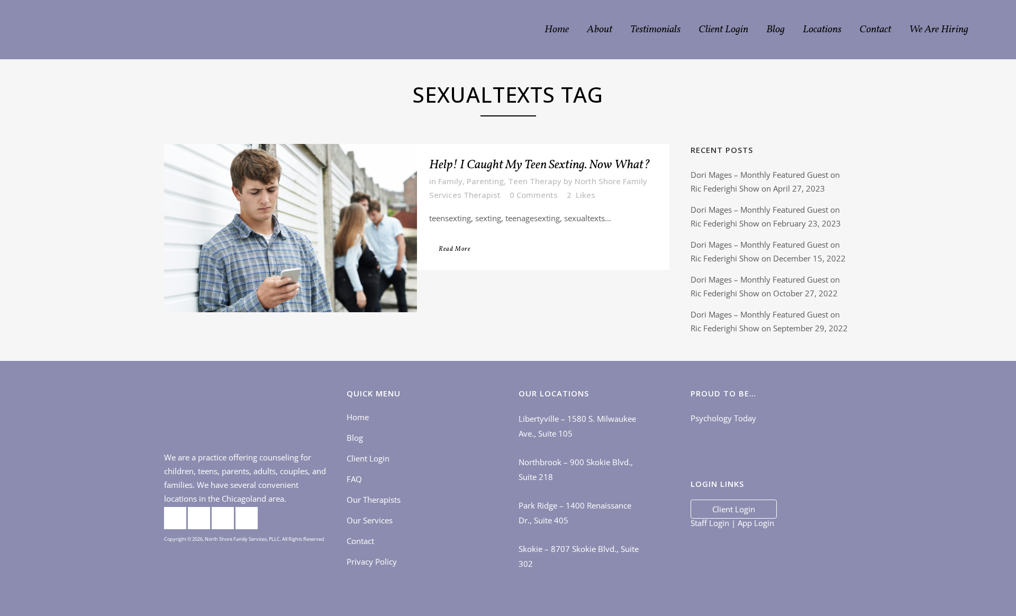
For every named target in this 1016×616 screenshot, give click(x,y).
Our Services (370, 520)
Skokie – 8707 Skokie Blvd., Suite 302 (579, 556)
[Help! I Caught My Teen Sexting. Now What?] (290, 228)
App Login (756, 523)
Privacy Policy (372, 561)
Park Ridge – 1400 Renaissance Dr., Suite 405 (575, 513)
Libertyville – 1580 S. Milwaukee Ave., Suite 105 (577, 426)
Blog (355, 437)
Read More (454, 249)
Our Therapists (374, 499)
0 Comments (534, 194)
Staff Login (710, 523)
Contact (360, 541)
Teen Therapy (534, 181)
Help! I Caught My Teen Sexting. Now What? (539, 165)
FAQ (354, 479)
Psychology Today (723, 418)
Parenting (485, 181)
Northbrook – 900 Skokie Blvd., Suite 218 (576, 469)
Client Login (368, 458)
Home (358, 417)
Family (450, 181)
